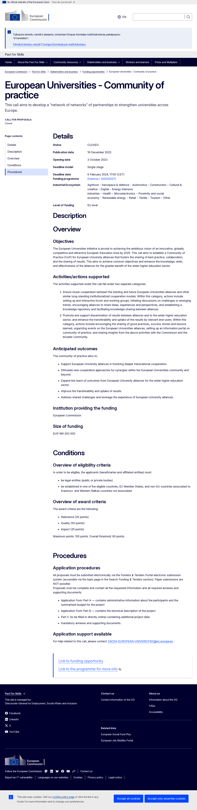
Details (11, 144)
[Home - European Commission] (30, 15)
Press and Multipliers (166, 62)
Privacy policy (95, 777)
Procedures (14, 172)
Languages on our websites (53, 777)
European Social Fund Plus (116, 734)
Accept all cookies (128, 798)
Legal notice (115, 777)
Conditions (14, 165)
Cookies (77, 777)
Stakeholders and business (102, 62)
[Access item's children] (47, 62)
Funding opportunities (93, 71)
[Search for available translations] (119, 669)
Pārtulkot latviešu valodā (26, 44)
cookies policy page (63, 796)
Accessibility (156, 712)
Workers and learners (137, 62)
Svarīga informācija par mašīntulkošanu (64, 44)
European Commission (16, 71)
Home (8, 62)
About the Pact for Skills (31, 62)
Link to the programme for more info (88, 669)
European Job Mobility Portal (117, 740)
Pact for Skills (39, 71)
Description (14, 151)
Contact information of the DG (118, 699)
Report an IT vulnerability (19, 777)
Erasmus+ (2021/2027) (101, 178)
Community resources (66, 62)
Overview (13, 158)
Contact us (86, 771)
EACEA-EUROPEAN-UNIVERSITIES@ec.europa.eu (140, 641)
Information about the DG (163, 699)
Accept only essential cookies (166, 798)
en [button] (124, 16)
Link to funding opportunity (80, 661)
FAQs (152, 705)
